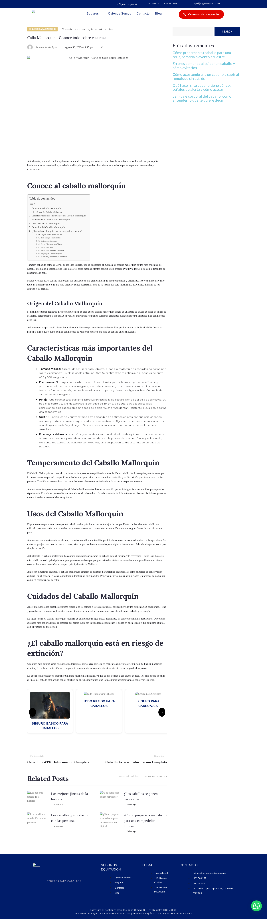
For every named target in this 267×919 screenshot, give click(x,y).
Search (227, 31)
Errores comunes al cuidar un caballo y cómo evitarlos (204, 65)
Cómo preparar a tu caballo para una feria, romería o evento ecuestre (202, 54)
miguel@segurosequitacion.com (206, 3)
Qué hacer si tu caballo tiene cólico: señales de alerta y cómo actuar (202, 87)
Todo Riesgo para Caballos (50, 238)
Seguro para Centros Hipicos (51, 254)
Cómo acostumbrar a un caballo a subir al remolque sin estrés (206, 76)
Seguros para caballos (42, 29)
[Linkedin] (66, 885)
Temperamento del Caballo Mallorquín (51, 219)
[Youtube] (72, 885)
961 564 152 (154, 3)
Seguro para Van (47, 247)
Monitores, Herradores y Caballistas (54, 257)
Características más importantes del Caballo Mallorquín (59, 215)
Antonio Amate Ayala (46, 47)
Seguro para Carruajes (49, 241)
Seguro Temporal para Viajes (51, 244)
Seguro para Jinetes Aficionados (52, 250)
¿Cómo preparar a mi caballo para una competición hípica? (145, 820)
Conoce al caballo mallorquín (46, 208)
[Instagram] (56, 885)
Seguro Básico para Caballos (51, 235)
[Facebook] (61, 885)
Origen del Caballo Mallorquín (49, 212)
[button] (256, 905)
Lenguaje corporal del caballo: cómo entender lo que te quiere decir (202, 98)
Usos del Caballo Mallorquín (46, 223)
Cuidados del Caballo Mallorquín (48, 227)
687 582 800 (170, 3)
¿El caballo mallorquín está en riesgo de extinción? (57, 231)
